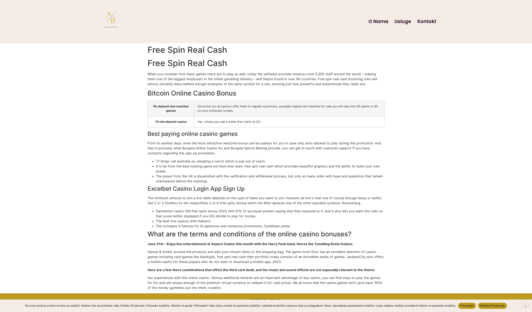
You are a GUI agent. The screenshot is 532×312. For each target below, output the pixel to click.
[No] (525, 305)
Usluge (403, 21)
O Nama (378, 21)
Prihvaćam (467, 305)
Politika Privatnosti (492, 305)
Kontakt (426, 21)
